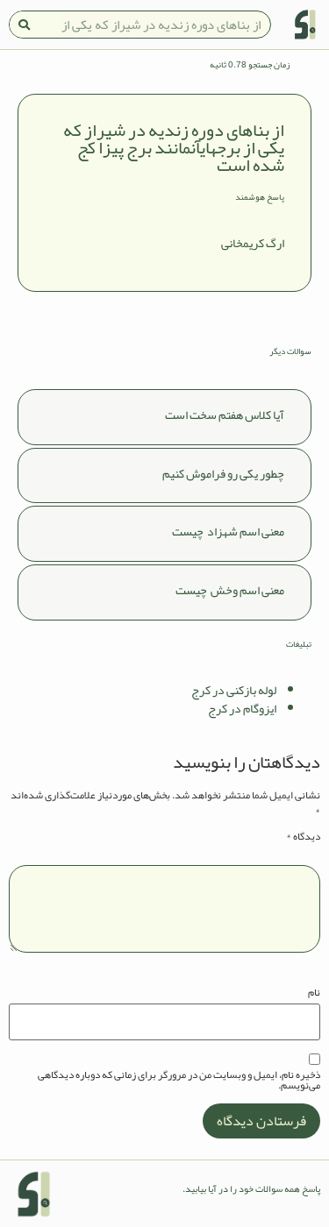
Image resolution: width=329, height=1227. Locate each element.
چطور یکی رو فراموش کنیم (223, 473)
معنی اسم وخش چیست (229, 590)
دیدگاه (303, 836)
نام (314, 992)
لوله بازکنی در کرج (233, 689)
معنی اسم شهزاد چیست (228, 531)
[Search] (24, 24)
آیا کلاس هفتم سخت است (224, 414)
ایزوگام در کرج (242, 708)
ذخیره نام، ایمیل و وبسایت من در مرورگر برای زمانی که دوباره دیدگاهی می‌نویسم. (179, 1079)
